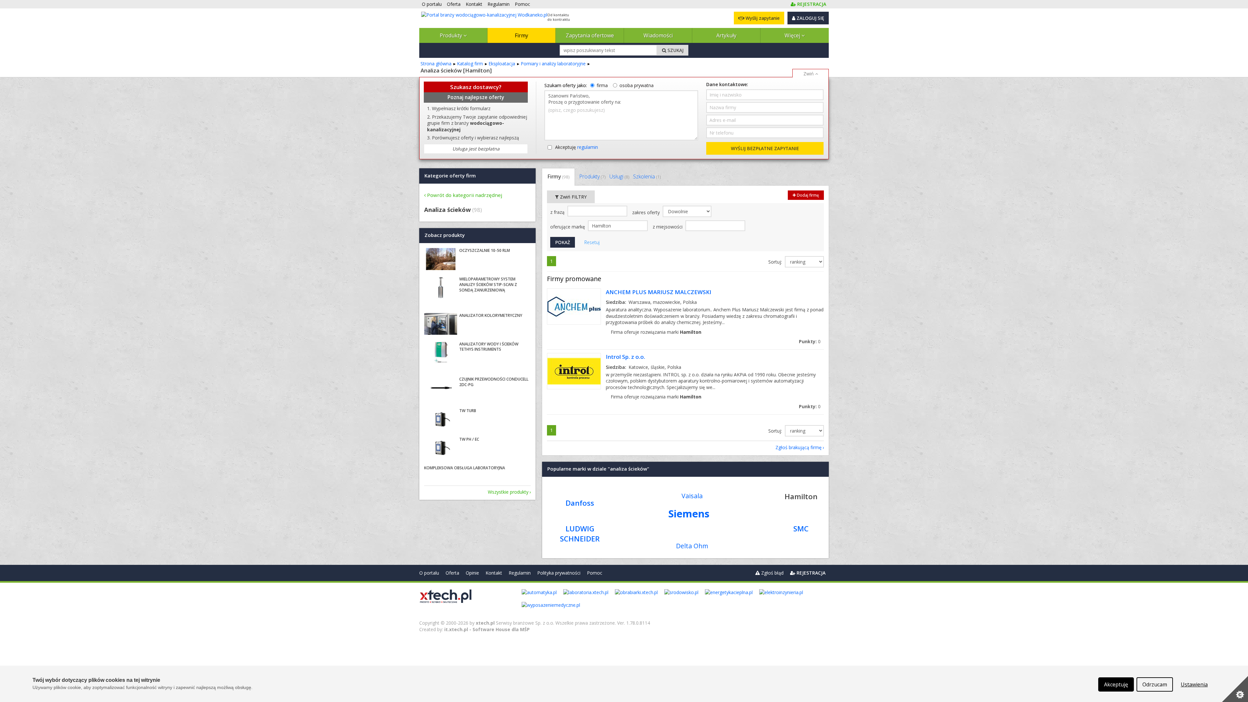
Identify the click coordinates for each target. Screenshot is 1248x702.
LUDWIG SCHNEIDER (580, 534)
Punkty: (810, 341)
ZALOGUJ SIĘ (809, 18)
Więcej (793, 35)
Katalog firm (470, 63)
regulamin (587, 147)
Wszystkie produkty (508, 492)
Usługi (619, 176)
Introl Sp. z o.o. (625, 356)
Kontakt (494, 573)
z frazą (558, 212)
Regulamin (520, 573)
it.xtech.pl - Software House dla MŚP (487, 629)
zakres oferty (646, 212)
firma (602, 85)
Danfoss (580, 503)
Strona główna (436, 63)
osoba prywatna (636, 85)
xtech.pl (485, 623)
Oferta (452, 573)
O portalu (429, 573)
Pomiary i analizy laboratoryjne (553, 63)
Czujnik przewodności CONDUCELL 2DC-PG (493, 381)
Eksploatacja (501, 63)
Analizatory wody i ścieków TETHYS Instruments (488, 346)
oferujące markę (568, 227)
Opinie (472, 573)
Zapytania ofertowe (590, 35)
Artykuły (726, 35)
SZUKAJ (674, 50)
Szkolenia (647, 176)
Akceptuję (576, 147)
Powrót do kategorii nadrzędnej (464, 195)
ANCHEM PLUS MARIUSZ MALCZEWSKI (658, 292)
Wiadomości (658, 35)
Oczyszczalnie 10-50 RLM (484, 250)
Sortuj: (775, 262)
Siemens (688, 513)
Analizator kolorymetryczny (490, 315)
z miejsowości (668, 227)
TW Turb (467, 410)
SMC (801, 529)
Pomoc (594, 573)
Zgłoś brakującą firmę (798, 447)
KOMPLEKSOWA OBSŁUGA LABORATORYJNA (464, 468)
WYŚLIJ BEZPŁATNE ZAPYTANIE (765, 148)
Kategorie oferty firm (450, 175)
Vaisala (692, 495)
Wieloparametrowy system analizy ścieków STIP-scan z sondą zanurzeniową (488, 284)
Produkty (451, 35)
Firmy (521, 35)
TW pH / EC (469, 439)
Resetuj (592, 242)
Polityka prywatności (558, 573)
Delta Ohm (692, 545)
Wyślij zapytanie (762, 18)
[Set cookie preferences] (1235, 689)
